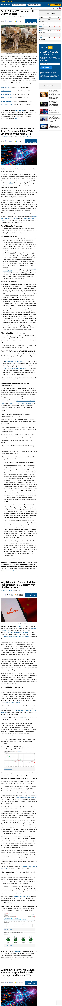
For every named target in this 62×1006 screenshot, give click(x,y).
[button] (60, 8)
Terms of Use (43, 76)
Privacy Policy (51, 76)
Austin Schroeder (19, 110)
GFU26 (40, 30)
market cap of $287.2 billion (12, 702)
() (16, 361)
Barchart (11, 16)
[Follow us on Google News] (18, 21)
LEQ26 (40, 23)
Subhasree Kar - (4, 590)
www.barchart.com (8, 769)
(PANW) (11, 183)
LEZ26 (40, 19)
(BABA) (20, 626)
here (16, 118)
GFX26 (40, 37)
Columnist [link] (25, 16)
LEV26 (40, 26)
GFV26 (40, 34)
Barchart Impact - (5, 136)
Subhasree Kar (19, 951)
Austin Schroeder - (5, 16)
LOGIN (47, 4)
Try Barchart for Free (55, 4)
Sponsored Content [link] (26, 136)
